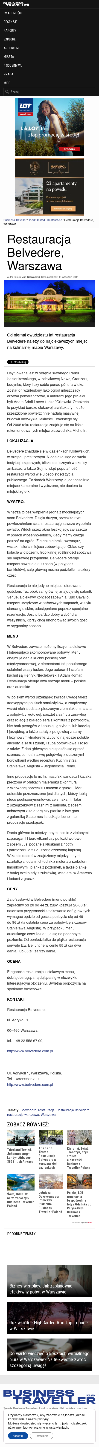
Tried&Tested (37, 220)
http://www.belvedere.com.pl (30, 1051)
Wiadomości (13, 13)
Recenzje (10, 22)
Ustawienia (42, 1436)
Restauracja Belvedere (73, 1110)
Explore (10, 39)
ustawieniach (58, 1427)
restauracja (46, 1110)
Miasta (9, 57)
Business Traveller (14, 220)
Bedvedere (28, 1110)
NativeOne (49, 1222)
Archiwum (11, 48)
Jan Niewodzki (31, 277)
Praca (8, 74)
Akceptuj (18, 1436)
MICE (7, 83)
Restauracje (54, 220)
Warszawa (48, 1114)
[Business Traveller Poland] (16, 4)
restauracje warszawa (23, 1114)
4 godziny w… (13, 65)
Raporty (10, 30)
